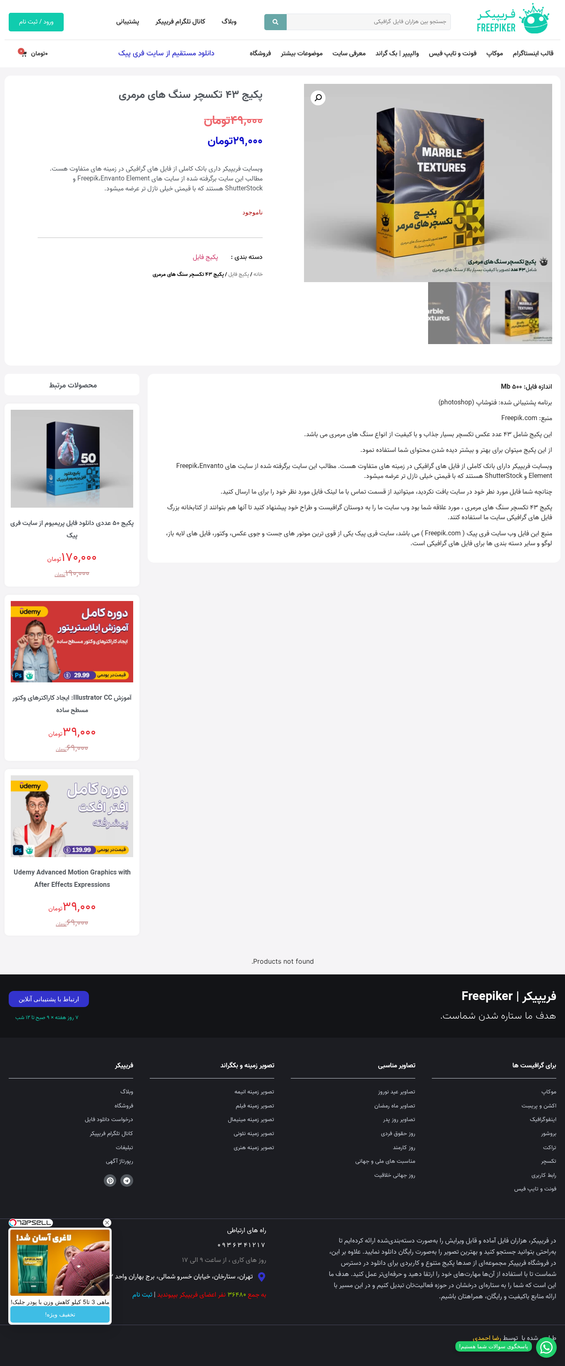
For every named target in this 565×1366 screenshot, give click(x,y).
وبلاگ (229, 22)
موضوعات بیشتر (302, 53)
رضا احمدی (487, 1338)
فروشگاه (260, 53)
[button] (318, 97)
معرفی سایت (349, 53)
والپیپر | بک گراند (397, 53)
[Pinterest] (110, 1180)
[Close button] (107, 1223)
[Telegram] (126, 1180)
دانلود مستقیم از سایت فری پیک (166, 53)
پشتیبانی (127, 22)
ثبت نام (142, 1295)
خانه (258, 274)
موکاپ (494, 53)
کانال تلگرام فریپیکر (180, 22)
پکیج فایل (205, 257)
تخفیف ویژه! (60, 1314)
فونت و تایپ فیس (452, 53)
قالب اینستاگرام (533, 53)
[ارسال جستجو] (275, 22)
